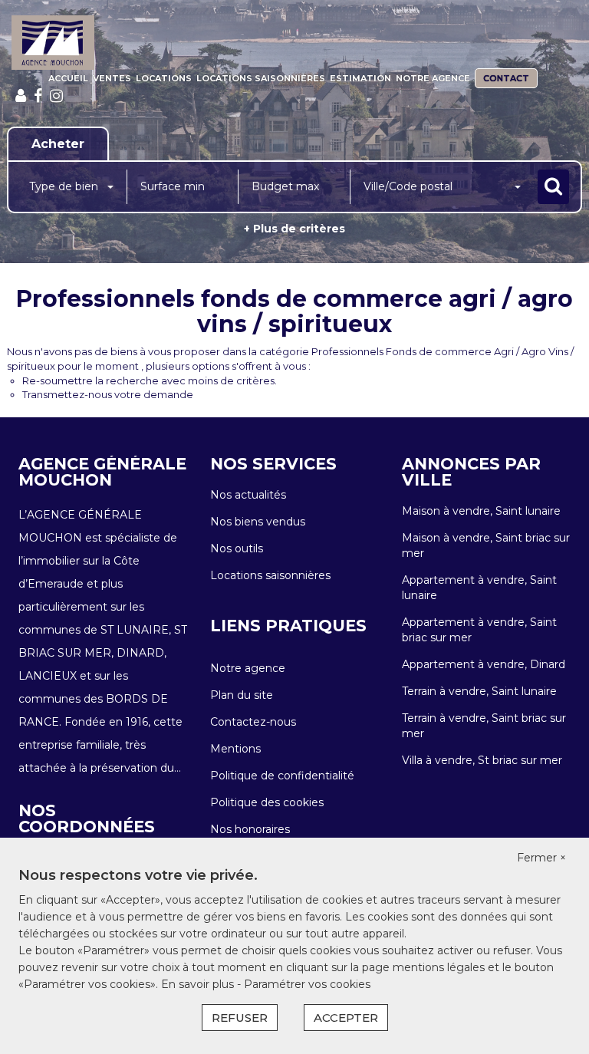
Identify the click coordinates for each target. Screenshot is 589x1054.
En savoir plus (199, 984)
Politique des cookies (267, 802)
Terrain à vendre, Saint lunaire (479, 691)
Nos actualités (248, 495)
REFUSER (240, 1017)
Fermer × (541, 858)
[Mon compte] (20, 96)
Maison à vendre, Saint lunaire (481, 511)
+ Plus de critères (294, 229)
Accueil (68, 78)
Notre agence (433, 78)
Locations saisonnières (260, 78)
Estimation (360, 78)
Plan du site (241, 695)
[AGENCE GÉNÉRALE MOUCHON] (53, 42)
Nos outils (236, 548)
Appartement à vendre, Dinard (483, 664)
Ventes (112, 78)
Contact (506, 78)
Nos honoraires (250, 829)
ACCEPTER (346, 1017)
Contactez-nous (253, 722)
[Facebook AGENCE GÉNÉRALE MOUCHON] (38, 96)
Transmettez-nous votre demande (107, 394)
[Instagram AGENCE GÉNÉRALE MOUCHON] (56, 96)
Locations (164, 78)
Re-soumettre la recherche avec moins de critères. (149, 380)
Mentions (235, 749)
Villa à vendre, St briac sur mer (482, 760)
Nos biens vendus (257, 522)
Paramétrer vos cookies (307, 984)
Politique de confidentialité (282, 775)
